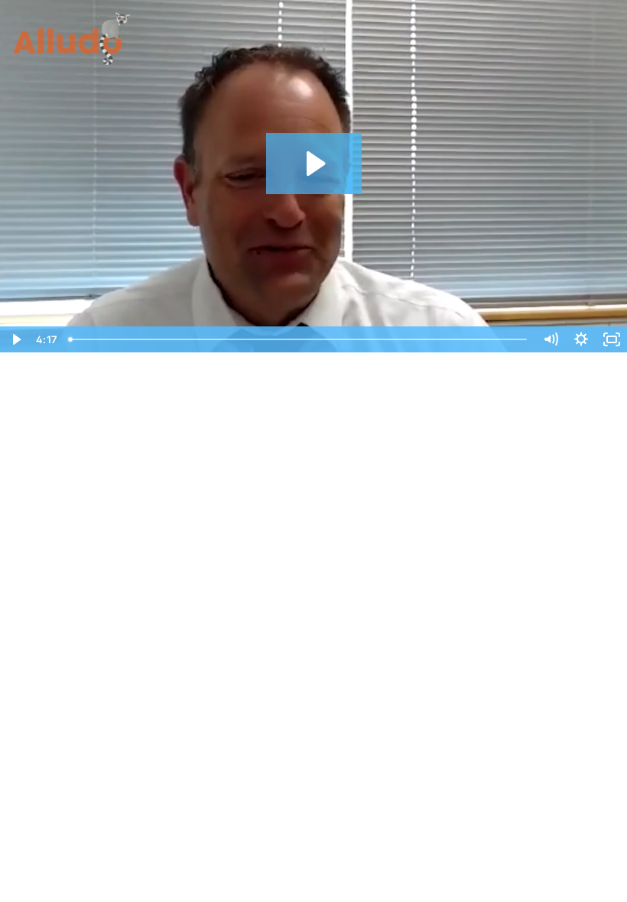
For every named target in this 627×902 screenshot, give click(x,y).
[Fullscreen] (611, 339)
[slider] (299, 339)
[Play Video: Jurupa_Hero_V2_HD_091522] (314, 163)
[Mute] (550, 339)
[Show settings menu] (581, 339)
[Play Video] (15, 339)
